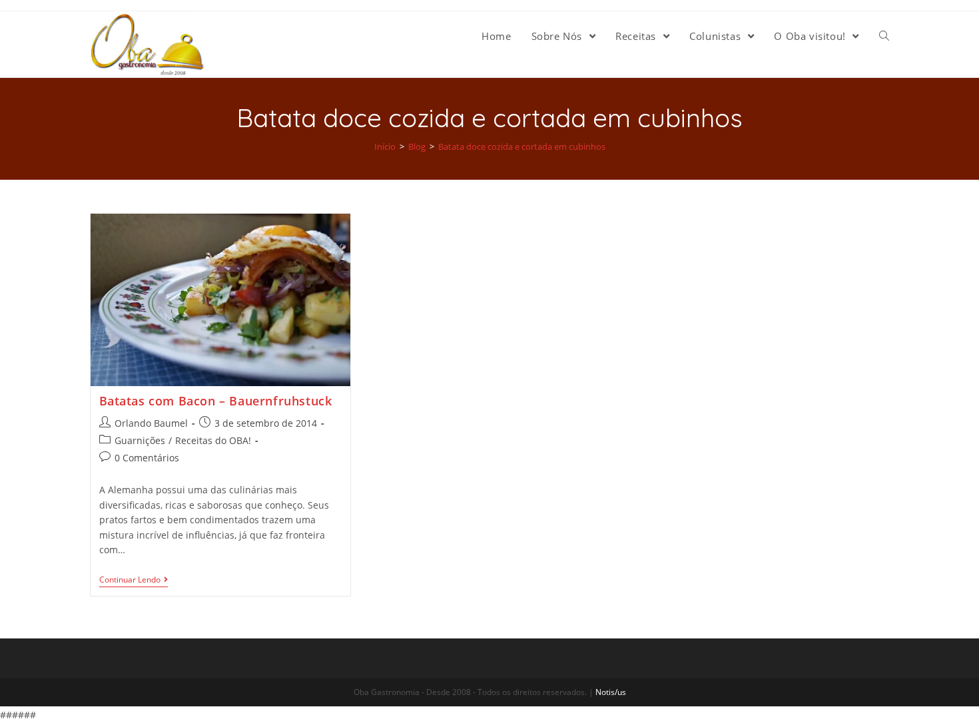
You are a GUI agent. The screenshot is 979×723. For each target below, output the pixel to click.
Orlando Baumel (151, 423)
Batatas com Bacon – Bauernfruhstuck (215, 401)
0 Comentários (147, 457)
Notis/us (610, 692)
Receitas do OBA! (213, 440)
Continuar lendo (130, 580)
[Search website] (884, 36)
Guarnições (140, 440)
